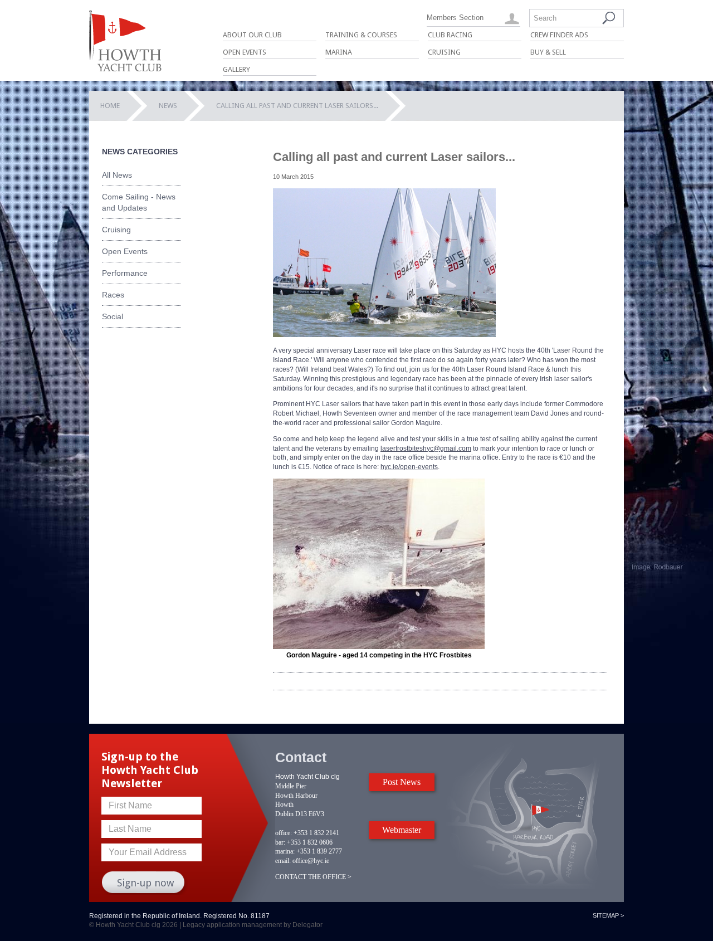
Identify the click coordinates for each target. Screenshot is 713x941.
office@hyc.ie (310, 861)
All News (117, 174)
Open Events (244, 52)
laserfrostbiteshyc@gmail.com (425, 448)
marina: (285, 851)
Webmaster (401, 830)
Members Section (455, 17)
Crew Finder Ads (559, 35)
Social (112, 316)
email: (283, 861)
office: (283, 833)
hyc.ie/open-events (409, 467)
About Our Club (252, 35)
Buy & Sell (548, 52)
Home (110, 105)
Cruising (444, 52)
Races (113, 294)
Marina (338, 52)
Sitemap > (608, 915)
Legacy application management (232, 925)
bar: (280, 842)
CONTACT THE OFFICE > (313, 877)
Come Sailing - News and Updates (138, 202)
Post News (402, 782)
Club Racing (450, 35)
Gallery (236, 69)
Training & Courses (361, 35)
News (168, 105)
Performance (125, 273)
